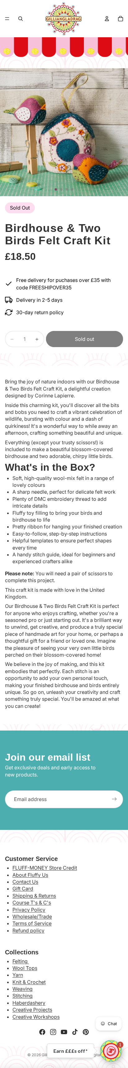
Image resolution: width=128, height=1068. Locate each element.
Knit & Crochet (29, 982)
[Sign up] (114, 799)
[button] (111, 1051)
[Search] (20, 18)
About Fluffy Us (30, 875)
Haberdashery (28, 1003)
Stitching (22, 996)
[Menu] (7, 18)
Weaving (22, 989)
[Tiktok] (75, 1032)
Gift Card (22, 888)
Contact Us (25, 882)
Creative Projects (32, 1010)
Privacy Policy (28, 910)
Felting (20, 961)
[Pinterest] (85, 1032)
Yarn (17, 975)
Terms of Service (32, 923)
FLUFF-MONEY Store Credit (44, 868)
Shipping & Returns (34, 896)
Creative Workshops (36, 1017)
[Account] (107, 18)
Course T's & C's (31, 902)
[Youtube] (64, 1032)
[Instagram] (53, 1032)
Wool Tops (24, 968)
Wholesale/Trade (32, 916)
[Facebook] (42, 1032)
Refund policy (28, 930)
